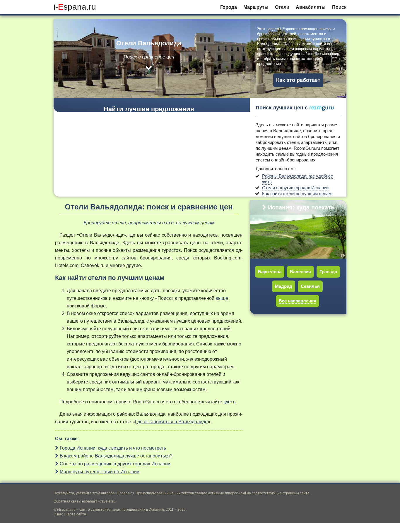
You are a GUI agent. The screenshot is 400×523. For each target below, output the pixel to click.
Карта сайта (76, 514)
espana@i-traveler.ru (98, 501)
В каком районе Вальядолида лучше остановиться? (116, 455)
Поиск (339, 7)
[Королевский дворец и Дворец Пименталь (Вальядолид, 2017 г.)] (343, 94)
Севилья (310, 286)
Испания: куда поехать (301, 207)
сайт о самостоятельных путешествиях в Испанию (121, 509)
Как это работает (298, 80)
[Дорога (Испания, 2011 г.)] (343, 255)
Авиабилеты (311, 7)
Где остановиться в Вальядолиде (171, 421)
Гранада (328, 271)
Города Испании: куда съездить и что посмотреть (113, 447)
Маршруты (256, 7)
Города (228, 7)
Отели (282, 7)
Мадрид (283, 286)
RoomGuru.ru (307, 148)
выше (222, 298)
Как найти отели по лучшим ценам (296, 193)
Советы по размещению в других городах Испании (115, 463)
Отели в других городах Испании (295, 187)
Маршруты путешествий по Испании (99, 471)
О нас (58, 514)
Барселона (269, 271)
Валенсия (300, 271)
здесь (229, 401)
